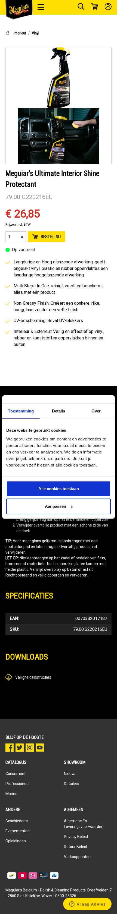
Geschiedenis (16, 821)
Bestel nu (51, 236)
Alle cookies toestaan (58, 488)
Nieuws (70, 773)
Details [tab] (58, 411)
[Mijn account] (108, 7)
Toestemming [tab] (21, 411)
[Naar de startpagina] (19, 10)
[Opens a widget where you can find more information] (87, 904)
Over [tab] (96, 411)
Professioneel (17, 783)
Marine (11, 794)
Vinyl (35, 33)
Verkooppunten (77, 857)
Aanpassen (55, 506)
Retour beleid (75, 846)
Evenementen (17, 831)
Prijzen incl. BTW (18, 224)
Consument (15, 773)
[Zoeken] (81, 7)
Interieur (20, 33)
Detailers (71, 783)
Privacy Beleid (76, 836)
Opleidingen (15, 841)
